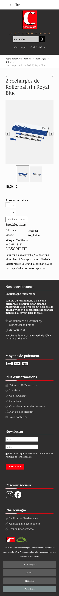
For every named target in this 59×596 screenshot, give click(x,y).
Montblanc (22, 240)
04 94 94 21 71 (17, 330)
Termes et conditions (38, 453)
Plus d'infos (29, 589)
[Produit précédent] (6, 74)
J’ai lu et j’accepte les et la (29, 455)
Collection (11, 230)
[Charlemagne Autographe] (29, 19)
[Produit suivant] (52, 74)
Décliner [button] (29, 572)
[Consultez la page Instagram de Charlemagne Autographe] (9, 497)
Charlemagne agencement (24, 523)
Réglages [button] (29, 580)
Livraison (14, 390)
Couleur (10, 234)
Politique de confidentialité (19, 456)
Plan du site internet (21, 411)
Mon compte (20, 47)
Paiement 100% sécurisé (23, 385)
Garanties (15, 400)
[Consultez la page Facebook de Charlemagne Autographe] (18, 497)
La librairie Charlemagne (23, 518)
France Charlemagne (21, 528)
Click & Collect (38, 47)
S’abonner (15, 466)
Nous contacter (18, 416)
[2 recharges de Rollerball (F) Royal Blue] (29, 131)
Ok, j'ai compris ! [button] (30, 564)
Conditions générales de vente (27, 406)
